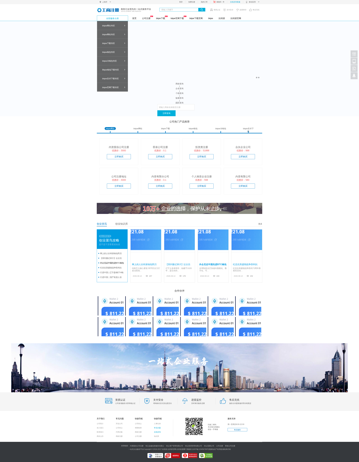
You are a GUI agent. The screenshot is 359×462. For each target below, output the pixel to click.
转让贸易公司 (209, 446)
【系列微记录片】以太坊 (111, 258)
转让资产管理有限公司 (174, 446)
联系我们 (100, 432)
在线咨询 (157, 432)
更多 (260, 224)
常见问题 (157, 428)
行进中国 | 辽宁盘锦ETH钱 (111, 272)
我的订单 (204, 2)
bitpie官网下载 (177, 18)
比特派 (222, 18)
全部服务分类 (112, 18)
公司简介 (100, 423)
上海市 (104, 2)
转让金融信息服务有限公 (155, 446)
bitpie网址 (110, 128)
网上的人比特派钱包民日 (111, 253)
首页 (134, 18)
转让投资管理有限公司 (193, 446)
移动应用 (252, 2)
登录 (181, 2)
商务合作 (100, 436)
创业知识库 (121, 223)
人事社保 (157, 423)
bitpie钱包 (193, 128)
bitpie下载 (160, 18)
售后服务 (237, 430)
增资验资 (138, 428)
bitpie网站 (138, 128)
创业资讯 (102, 223)
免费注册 (191, 2)
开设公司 (119, 423)
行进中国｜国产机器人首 (111, 277)
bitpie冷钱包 (220, 128)
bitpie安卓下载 (248, 128)
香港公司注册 (230, 446)
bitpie (210, 18)
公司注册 (146, 18)
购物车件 (220, 2)
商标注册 (119, 436)
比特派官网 (236, 18)
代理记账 (119, 432)
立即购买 (118, 156)
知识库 (156, 436)
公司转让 (119, 428)
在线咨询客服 (235, 2)
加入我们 (100, 428)
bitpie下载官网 (196, 18)
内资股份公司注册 (136, 446)
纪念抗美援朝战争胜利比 (111, 268)
